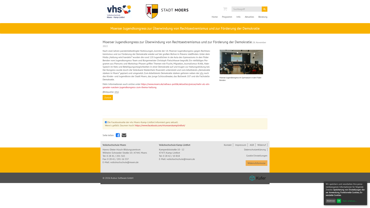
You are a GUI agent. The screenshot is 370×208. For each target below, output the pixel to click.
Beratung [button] (262, 16)
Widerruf (261, 144)
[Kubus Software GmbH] (257, 178)
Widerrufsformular (257, 163)
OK (339, 200)
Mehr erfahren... (350, 201)
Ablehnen (331, 200)
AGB (252, 144)
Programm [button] (227, 16)
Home (215, 16)
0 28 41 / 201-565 (116, 155)
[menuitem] (225, 8)
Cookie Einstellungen (256, 155)
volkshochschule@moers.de (124, 162)
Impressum (240, 144)
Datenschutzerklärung (255, 149)
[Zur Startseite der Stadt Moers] (171, 11)
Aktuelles (249, 16)
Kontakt (228, 144)
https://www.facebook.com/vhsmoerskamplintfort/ (160, 125)
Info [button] (238, 16)
